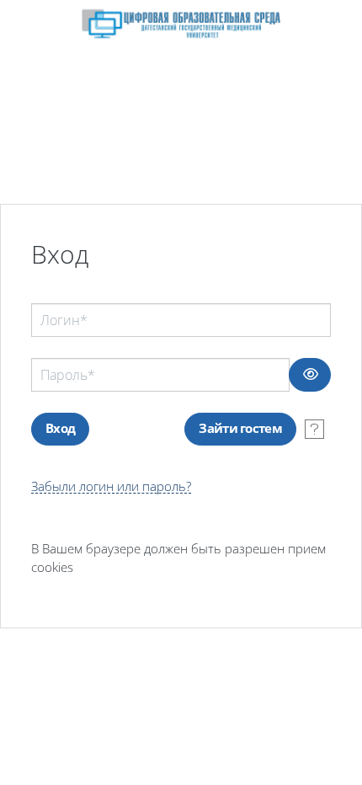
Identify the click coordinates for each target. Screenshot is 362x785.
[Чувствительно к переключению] (310, 375)
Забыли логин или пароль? (111, 486)
